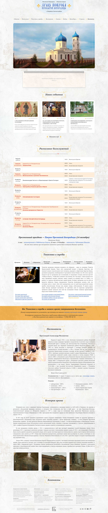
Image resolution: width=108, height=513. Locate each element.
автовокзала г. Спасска (81, 495)
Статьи (58, 19)
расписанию (45, 495)
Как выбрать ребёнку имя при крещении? (52, 297)
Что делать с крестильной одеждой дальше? (79, 294)
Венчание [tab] (26, 262)
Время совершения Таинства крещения (78, 296)
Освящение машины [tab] (89, 262)
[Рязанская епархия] (61, 2)
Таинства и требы (36, 19)
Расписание (25, 19)
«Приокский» (85, 494)
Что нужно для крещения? (48, 299)
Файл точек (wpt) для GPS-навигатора (64, 499)
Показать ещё (54, 137)
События (17, 19)
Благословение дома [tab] (78, 262)
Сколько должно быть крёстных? (23, 297)
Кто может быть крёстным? (22, 296)
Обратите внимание (73, 297)
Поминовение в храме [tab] (67, 262)
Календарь (73, 19)
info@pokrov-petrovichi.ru (64, 494)
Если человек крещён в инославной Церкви (53, 294)
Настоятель (49, 19)
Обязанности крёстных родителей (24, 299)
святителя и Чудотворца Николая (78, 242)
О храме (81, 19)
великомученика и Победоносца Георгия (37, 242)
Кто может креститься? (21, 294)
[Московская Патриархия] (48, 2)
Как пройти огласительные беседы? (51, 296)
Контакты (91, 19)
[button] (15, 461)
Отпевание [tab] (56, 262)
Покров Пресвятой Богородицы (60, 237)
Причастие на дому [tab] (46, 262)
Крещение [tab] (17, 262)
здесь (59, 291)
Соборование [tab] (36, 262)
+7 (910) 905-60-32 (69, 317)
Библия (65, 19)
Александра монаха (88, 376)
